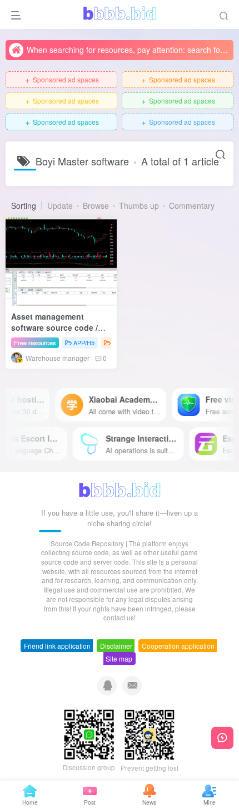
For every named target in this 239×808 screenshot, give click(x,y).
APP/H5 (83, 342)
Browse (96, 205)
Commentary (192, 205)
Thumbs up (139, 205)
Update (60, 205)
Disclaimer (116, 645)
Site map (119, 658)
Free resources (35, 342)
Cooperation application (178, 645)
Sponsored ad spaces (61, 80)
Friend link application (57, 645)
